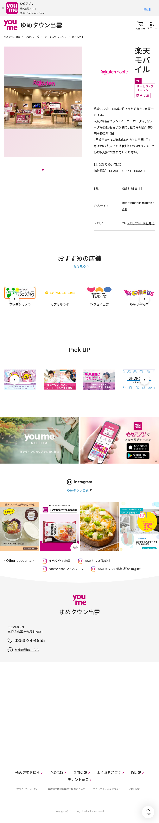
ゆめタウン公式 (78, 490)
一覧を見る (78, 266)
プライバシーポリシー (28, 789)
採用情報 (80, 773)
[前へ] (14, 299)
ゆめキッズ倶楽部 (97, 561)
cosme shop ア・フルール (66, 569)
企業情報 (56, 773)
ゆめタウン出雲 (12, 36)
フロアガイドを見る (141, 223)
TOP (148, 812)
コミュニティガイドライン (107, 789)
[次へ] (144, 299)
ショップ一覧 (32, 36)
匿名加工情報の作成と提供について (66, 789)
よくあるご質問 (109, 773)
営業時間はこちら (27, 650)
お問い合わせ (136, 789)
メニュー (152, 25)
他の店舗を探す (27, 773)
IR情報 (136, 773)
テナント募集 (78, 780)
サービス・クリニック (56, 36)
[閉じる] (3, 8)
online (140, 25)
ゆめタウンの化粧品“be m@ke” (119, 569)
